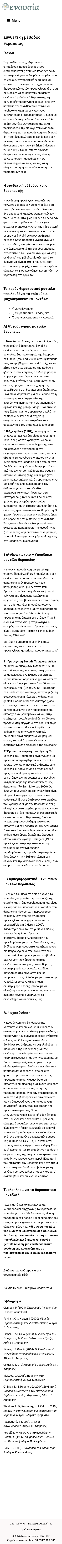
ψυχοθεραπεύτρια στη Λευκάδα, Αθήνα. (27, 1488)
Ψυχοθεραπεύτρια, (17, 1540)
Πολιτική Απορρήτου (40, 1523)
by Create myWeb (31, 1529)
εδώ (25, 1274)
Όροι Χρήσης (17, 1523)
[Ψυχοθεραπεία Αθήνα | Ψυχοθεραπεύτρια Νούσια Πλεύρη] (20, 7)
